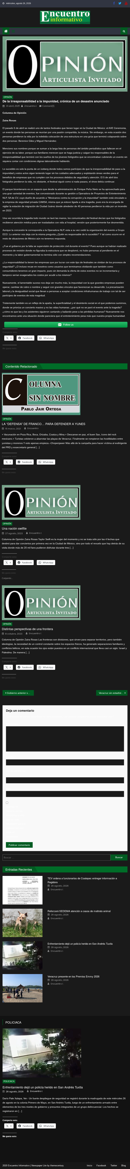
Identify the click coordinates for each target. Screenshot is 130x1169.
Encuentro (33, 428)
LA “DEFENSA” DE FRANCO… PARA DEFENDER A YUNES (43, 424)
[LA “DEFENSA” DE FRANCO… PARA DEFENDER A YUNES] (64, 394)
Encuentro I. (30, 106)
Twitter (114, 1165)
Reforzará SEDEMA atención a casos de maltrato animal (79, 911)
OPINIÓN (8, 97)
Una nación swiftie (14, 528)
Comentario (13, 724)
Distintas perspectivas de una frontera (27, 629)
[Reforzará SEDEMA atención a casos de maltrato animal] (22, 923)
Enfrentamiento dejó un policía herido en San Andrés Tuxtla (80, 943)
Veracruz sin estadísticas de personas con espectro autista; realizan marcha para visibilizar (113, 693)
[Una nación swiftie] (64, 502)
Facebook (101, 1165)
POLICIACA (13, 1022)
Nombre (11, 757)
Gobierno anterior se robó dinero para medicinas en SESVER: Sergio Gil (20, 693)
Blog (123, 1165)
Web (8, 788)
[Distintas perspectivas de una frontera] (64, 602)
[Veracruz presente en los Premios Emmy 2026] (22, 988)
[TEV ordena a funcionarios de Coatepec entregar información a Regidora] (22, 890)
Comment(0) (48, 106)
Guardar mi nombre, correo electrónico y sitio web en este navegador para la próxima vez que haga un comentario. (16, 821)
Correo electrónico (16, 772)
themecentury (56, 1165)
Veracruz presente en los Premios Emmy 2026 (73, 976)
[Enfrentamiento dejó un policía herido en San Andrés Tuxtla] (22, 955)
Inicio (89, 1165)
